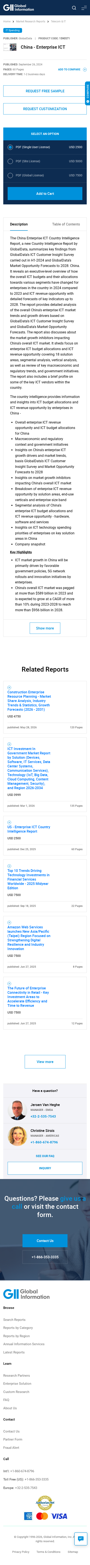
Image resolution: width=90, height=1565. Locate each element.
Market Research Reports (30, 21)
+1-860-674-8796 (44, 1142)
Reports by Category (18, 1328)
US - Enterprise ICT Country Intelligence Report (28, 829)
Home (7, 21)
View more (45, 1061)
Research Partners (16, 1376)
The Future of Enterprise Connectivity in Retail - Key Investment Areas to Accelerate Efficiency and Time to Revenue (28, 997)
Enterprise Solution (17, 1384)
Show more (45, 628)
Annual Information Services (24, 1344)
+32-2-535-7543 (43, 1116)
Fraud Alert (11, 1448)
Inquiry (45, 1168)
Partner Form (12, 1439)
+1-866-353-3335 (45, 1257)
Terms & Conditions (48, 1551)
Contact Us (45, 1240)
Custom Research (16, 1392)
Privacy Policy (20, 1551)
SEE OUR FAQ (45, 1156)
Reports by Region (16, 1336)
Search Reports (14, 1320)
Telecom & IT (58, 21)
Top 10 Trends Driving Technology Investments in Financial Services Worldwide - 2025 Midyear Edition (28, 879)
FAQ (6, 1400)
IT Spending (13, 30)
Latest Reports (14, 1352)
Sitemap (73, 1551)
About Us (10, 1408)
